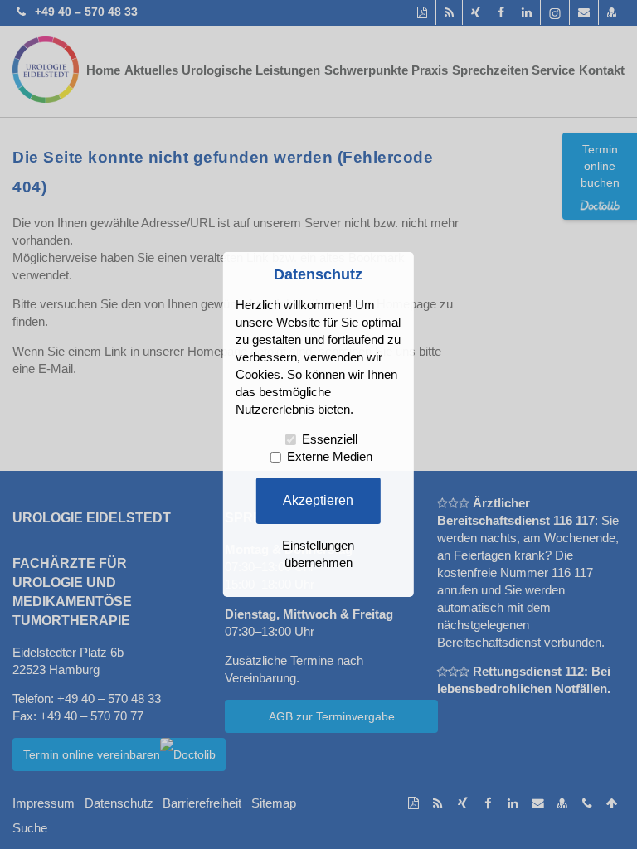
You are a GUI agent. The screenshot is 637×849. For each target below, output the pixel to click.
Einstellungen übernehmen (318, 554)
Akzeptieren (318, 499)
